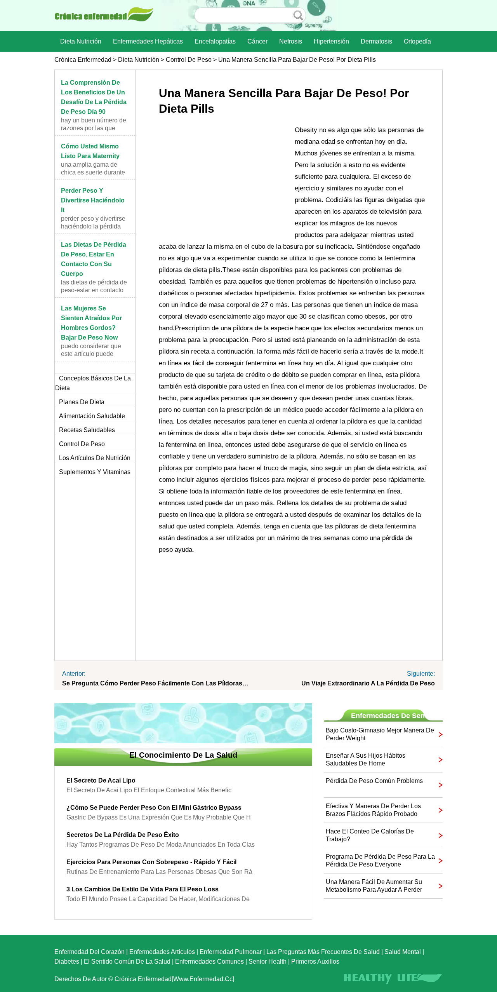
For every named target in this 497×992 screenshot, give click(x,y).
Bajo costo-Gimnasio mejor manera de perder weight (380, 734)
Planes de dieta (81, 402)
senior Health (267, 961)
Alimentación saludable (92, 416)
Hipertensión (331, 41)
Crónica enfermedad (82, 59)
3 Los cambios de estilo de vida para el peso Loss (142, 889)
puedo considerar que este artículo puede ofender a (91, 354)
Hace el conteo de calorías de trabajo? (370, 835)
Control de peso (189, 59)
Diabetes (66, 961)
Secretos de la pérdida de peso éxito (122, 835)
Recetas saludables (87, 430)
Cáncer (257, 41)
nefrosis (290, 41)
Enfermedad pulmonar (231, 951)
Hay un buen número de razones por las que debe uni (93, 128)
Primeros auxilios (315, 961)
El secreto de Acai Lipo (101, 780)
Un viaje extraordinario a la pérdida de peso (368, 683)
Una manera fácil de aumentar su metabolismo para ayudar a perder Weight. (374, 886)
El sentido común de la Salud (127, 961)
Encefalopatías (215, 41)
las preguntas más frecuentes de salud (323, 951)
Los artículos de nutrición (94, 458)
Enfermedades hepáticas (148, 41)
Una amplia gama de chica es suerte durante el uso (93, 172)
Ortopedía (417, 41)
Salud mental (402, 951)
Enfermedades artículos (162, 951)
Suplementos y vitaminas (94, 472)
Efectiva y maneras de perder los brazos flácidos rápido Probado (373, 810)
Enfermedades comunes (209, 961)
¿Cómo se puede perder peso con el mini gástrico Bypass (154, 807)
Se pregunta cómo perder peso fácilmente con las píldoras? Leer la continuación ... (155, 683)
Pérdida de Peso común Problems (374, 781)
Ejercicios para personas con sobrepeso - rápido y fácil (151, 862)
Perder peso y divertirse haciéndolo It (93, 200)
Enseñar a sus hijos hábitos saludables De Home (365, 759)
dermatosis (376, 41)
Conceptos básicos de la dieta (93, 383)
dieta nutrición (80, 41)
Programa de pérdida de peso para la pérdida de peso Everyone (380, 860)
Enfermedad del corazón (89, 951)
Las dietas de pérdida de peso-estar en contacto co (94, 290)
